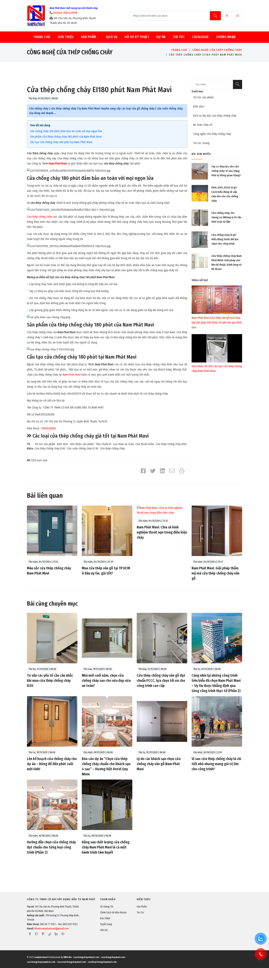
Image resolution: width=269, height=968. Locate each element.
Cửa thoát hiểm (144, 444)
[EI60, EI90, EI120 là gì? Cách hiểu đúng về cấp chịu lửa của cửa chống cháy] (200, 193)
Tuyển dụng (106, 924)
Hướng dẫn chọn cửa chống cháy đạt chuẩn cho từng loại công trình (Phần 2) (51, 847)
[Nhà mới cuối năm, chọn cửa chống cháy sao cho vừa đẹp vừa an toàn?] (107, 638)
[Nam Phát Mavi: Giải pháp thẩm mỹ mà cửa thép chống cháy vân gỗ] (217, 530)
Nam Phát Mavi (58, 163)
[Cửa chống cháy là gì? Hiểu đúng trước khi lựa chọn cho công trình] (200, 239)
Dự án (161, 37)
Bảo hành (105, 918)
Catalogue (200, 37)
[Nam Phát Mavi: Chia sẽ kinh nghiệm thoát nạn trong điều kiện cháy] (162, 510)
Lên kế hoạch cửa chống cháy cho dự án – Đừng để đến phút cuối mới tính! (52, 764)
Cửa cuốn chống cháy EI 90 (82, 448)
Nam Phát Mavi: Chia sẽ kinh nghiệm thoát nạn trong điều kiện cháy (162, 532)
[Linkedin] (56, 934)
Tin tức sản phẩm (45, 444)
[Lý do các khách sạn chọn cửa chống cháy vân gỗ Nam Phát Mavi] (162, 721)
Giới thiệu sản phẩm (82, 444)
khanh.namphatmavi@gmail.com (52, 928)
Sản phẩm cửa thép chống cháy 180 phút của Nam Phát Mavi (66, 136)
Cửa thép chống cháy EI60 (171, 444)
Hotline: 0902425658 (65, 12)
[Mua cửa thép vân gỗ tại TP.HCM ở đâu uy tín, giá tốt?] (107, 530)
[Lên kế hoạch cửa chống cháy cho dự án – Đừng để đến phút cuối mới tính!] (52, 721)
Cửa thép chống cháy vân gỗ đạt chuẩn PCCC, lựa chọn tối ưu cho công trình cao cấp (161, 680)
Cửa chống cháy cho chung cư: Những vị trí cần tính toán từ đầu (226, 217)
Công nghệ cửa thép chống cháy (217, 50)
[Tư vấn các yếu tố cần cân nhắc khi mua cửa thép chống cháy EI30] (52, 638)
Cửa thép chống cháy (39, 216)
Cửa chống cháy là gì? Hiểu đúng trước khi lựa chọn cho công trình (224, 239)
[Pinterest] (43, 934)
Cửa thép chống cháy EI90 (50, 448)
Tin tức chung (201, 143)
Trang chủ (41, 37)
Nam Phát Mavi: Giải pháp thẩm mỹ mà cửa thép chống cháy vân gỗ (215, 573)
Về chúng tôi (106, 906)
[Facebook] (226, 15)
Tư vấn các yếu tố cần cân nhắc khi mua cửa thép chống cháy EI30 (50, 680)
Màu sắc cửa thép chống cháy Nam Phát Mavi (49, 570)
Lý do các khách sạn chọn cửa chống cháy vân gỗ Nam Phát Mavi (159, 764)
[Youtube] (237, 15)
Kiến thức (62, 444)
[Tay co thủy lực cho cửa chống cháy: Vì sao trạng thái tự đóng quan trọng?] (200, 171)
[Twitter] (36, 934)
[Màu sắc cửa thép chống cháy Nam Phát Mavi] (52, 530)
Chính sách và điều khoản (113, 912)
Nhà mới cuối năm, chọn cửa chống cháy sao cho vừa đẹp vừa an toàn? (106, 680)
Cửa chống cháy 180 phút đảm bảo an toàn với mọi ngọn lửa (66, 131)
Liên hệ (104, 930)
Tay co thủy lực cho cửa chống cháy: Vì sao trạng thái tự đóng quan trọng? (226, 171)
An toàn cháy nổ (202, 124)
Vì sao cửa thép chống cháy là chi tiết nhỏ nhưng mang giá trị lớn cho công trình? (216, 764)
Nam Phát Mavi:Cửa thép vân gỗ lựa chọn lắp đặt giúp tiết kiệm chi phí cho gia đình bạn (217, 322)
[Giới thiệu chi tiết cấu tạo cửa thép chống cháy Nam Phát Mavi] (217, 348)
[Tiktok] (50, 934)
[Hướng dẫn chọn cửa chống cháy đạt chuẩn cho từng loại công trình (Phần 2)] (52, 804)
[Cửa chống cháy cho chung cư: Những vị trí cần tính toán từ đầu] (200, 217)
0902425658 (48, 428)
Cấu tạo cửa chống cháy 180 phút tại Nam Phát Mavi (61, 142)
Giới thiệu (66, 37)
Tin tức (179, 37)
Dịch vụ (112, 37)
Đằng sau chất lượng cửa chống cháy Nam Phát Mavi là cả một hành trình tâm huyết (105, 847)
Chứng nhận (226, 37)
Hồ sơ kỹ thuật (137, 37)
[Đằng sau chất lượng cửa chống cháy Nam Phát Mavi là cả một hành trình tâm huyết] (107, 804)
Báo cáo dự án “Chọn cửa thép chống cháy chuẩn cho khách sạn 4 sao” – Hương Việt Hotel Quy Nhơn (106, 766)
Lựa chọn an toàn (123, 444)
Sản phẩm (89, 37)
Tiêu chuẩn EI (103, 444)
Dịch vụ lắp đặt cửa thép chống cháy (214, 115)
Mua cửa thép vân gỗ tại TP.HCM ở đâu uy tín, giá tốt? (106, 570)
